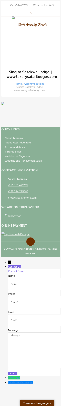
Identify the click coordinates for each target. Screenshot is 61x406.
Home (18, 83)
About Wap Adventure (18, 142)
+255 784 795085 (18, 191)
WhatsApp (14, 377)
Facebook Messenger (20, 382)
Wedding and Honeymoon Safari (23, 160)
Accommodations (34, 83)
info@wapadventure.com (22, 197)
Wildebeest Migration (17, 156)
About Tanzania (14, 138)
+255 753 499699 (18, 185)
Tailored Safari (13, 151)
